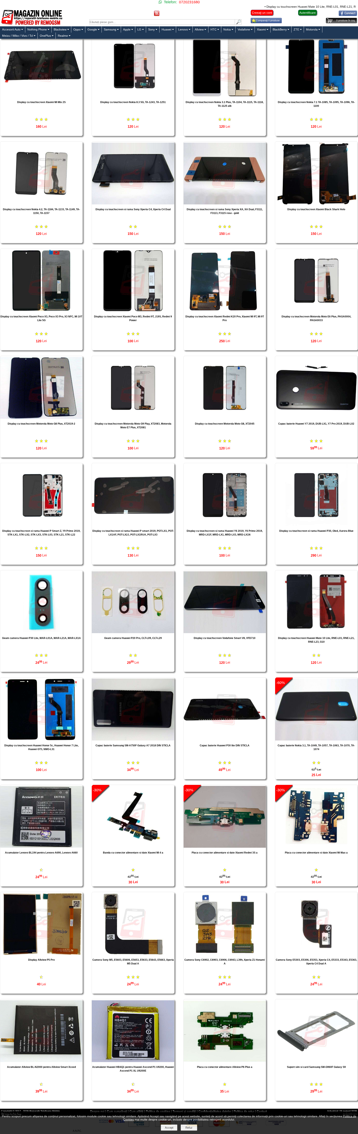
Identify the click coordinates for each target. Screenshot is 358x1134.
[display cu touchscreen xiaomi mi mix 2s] (41, 96)
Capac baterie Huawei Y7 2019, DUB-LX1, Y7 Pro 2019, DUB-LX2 (316, 423)
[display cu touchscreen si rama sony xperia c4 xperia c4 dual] (133, 203)
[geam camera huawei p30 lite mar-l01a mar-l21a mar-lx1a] (41, 632)
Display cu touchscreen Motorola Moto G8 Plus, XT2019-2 (41, 423)
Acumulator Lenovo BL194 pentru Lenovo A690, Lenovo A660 (41, 852)
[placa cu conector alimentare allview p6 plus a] (225, 1061)
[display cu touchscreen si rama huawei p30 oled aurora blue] (316, 525)
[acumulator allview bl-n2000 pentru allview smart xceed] (41, 1061)
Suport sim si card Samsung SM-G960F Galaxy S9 (316, 1067)
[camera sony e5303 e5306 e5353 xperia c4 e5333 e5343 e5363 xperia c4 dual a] (316, 954)
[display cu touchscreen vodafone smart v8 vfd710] (225, 632)
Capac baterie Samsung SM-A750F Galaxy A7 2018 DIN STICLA (133, 745)
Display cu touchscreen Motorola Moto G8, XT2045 (224, 423)
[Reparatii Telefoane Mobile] (31, 24)
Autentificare (307, 12)
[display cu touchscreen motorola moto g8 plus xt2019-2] (41, 417)
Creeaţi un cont (262, 12)
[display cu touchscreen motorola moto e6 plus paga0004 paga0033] (316, 310)
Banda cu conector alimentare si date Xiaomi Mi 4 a (133, 852)
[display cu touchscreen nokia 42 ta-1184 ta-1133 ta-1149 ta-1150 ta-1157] (41, 203)
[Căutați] (238, 23)
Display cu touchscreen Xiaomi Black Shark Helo (316, 209)
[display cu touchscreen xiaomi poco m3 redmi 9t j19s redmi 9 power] (133, 310)
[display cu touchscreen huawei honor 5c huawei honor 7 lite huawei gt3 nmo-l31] (41, 739)
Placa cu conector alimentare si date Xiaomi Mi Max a (316, 852)
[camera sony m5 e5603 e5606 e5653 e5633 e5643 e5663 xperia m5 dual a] (133, 954)
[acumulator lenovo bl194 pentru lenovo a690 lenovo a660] (41, 846)
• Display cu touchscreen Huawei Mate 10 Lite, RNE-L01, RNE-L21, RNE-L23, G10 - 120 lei (283, 6)
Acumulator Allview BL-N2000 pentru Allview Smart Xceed (41, 1067)
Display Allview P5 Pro (41, 959)
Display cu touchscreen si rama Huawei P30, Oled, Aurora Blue (316, 530)
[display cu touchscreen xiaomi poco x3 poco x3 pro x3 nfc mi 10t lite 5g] (41, 310)
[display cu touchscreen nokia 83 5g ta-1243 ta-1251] (133, 96)
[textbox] (162, 22)
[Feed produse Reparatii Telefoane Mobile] (156, 15)
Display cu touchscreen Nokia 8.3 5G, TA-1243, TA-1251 (133, 102)
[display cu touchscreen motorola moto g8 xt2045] (225, 417)
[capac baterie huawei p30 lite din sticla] (225, 739)
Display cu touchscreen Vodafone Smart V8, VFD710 (224, 638)
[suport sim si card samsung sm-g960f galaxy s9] (316, 1061)
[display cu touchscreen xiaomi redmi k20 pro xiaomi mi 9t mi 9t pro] (225, 310)
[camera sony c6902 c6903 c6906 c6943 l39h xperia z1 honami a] (225, 954)
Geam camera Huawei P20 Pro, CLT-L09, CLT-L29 (133, 638)
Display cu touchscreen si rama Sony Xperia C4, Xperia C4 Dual (133, 209)
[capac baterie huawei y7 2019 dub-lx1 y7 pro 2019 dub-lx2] (316, 417)
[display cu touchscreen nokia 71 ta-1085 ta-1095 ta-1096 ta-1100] (316, 96)
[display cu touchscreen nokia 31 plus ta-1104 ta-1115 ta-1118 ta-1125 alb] (225, 96)
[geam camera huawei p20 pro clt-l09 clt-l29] (133, 632)
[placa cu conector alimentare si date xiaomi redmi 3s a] (225, 846)
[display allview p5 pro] (41, 954)
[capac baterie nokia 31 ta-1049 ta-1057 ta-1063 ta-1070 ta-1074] (316, 739)
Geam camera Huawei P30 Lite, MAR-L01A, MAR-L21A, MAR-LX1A (41, 638)
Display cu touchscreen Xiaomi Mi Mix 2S (41, 102)
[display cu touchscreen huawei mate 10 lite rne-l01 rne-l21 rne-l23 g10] (316, 632)
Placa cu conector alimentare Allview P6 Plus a (224, 1067)
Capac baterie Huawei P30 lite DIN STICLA (224, 745)
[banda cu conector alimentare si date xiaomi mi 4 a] (133, 846)
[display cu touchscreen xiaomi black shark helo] (316, 203)
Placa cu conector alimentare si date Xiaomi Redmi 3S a (225, 852)
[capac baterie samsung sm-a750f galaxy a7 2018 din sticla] (133, 739)
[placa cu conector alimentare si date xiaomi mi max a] (316, 846)
